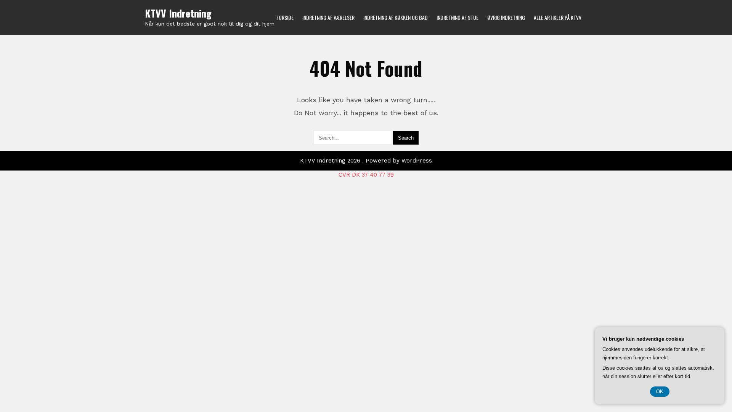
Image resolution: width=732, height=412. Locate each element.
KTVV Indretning (178, 13)
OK (659, 391)
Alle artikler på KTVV (557, 17)
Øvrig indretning (506, 17)
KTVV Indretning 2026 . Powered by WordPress (366, 160)
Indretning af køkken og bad (395, 17)
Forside (285, 17)
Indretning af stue (457, 17)
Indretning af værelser (328, 17)
